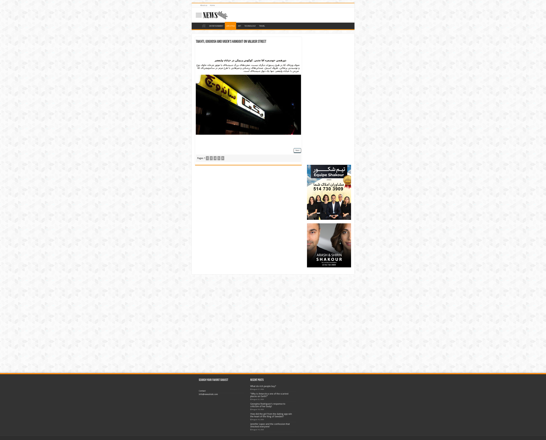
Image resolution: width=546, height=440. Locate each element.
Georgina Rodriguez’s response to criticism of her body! (267, 405)
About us (203, 5)
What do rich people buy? (263, 386)
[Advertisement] (248, 51)
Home (212, 5)
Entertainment (216, 26)
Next (297, 150)
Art (239, 26)
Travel (262, 26)
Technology (250, 26)
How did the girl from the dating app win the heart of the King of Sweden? (271, 415)
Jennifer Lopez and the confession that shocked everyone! (270, 425)
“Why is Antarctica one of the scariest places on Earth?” (269, 395)
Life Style (230, 26)
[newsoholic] (211, 14)
